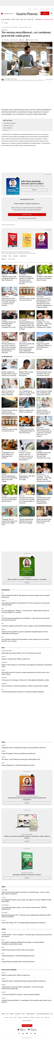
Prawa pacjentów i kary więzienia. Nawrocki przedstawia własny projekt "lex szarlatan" (44, 373)
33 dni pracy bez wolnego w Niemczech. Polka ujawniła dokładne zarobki (25, 680)
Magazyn (3, 656)
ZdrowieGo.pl (32, 1017)
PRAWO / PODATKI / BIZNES (27, 834)
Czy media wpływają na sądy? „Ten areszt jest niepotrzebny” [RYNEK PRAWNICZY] (24, 908)
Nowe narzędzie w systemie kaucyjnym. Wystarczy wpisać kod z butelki (25, 686)
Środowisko (4, 683)
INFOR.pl (14, 1017)
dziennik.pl (35, 9)
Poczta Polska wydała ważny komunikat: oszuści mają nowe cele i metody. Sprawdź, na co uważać (25, 640)
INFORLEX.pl (20, 1017)
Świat (3, 608)
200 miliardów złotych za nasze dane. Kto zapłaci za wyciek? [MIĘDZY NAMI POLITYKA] (26, 900)
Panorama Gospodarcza (27, 1020)
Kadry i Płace (5, 27)
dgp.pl (30, 9)
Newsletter (38, 1017)
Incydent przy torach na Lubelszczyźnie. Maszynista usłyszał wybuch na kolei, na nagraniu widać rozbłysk (9, 412)
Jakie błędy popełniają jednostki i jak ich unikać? (32, 182)
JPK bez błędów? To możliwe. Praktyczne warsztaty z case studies (27, 579)
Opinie (3, 762)
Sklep (52, 9)
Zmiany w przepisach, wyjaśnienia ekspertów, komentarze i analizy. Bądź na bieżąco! (27, 837)
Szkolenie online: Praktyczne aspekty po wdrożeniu (33, 185)
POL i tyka (4, 897)
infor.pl (47, 9)
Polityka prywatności (30, 1013)
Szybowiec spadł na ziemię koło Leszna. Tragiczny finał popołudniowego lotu (27, 626)
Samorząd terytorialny (7, 650)
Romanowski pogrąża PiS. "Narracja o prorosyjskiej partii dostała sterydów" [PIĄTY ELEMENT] (26, 916)
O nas (7, 1013)
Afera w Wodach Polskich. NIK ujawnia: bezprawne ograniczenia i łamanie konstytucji (26, 596)
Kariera (23, 1013)
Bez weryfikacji (8, 128)
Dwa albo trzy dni (8, 125)
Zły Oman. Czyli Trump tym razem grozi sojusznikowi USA (21, 759)
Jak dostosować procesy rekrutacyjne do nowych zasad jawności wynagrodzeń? (27, 798)
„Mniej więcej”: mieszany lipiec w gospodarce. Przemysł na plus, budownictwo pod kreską (23, 988)
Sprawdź (34, 189)
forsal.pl (42, 9)
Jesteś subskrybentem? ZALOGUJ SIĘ (27, 218)
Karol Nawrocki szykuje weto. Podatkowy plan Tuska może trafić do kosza (44, 393)
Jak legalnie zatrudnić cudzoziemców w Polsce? (27, 875)
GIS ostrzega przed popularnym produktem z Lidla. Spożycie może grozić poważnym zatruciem (26, 619)
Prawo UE (4, 600)
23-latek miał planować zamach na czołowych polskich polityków (23, 692)
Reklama (12, 1013)
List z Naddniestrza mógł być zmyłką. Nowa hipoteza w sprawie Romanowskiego (27, 393)
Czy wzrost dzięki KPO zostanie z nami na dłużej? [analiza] (21, 994)
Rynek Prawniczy (5, 905)
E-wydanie (4, 932)
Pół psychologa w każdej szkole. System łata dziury (18, 962)
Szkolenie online (27, 577)
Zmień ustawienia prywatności (42, 1013)
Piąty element (4, 889)
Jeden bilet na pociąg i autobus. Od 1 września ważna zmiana (21, 653)
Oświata (3, 629)
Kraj (3, 593)
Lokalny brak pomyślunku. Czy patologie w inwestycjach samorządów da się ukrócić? (26, 1001)
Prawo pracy (4, 662)
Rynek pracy (4, 677)
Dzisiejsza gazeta (8, 13)
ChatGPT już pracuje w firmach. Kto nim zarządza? (18, 950)
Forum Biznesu (47, 1017)
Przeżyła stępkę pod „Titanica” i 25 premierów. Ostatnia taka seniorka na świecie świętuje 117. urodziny (25, 611)
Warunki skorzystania (9, 123)
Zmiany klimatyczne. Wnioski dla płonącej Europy (18, 765)
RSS (51, 1013)
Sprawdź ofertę (27, 214)
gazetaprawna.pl (26, 1017)
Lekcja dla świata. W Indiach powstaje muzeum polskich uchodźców (24, 748)
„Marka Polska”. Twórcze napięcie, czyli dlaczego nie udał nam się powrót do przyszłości (27, 935)
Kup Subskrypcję (45, 13)
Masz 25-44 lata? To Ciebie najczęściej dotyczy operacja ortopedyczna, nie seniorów (8, 393)
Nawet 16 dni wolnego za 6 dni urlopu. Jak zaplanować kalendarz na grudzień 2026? (27, 665)
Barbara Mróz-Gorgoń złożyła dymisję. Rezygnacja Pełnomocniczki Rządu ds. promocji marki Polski (26, 373)
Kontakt (3, 1013)
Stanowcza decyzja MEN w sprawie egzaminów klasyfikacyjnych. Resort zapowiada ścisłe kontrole (25, 632)
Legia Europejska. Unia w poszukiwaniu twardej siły (18, 753)
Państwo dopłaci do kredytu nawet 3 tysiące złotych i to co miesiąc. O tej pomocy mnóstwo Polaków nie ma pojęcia (9, 373)
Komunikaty (17, 1013)
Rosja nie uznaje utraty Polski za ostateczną (26, 411)
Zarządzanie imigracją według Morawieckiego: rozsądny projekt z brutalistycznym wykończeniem (23, 943)
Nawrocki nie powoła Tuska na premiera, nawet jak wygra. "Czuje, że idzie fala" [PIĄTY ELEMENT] (26, 893)
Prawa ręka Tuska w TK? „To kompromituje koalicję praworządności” (24, 923)
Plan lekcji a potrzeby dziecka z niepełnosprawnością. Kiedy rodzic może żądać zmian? (25, 673)
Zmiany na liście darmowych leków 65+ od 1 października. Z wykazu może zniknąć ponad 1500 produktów (44, 412)
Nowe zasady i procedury (27, 872)
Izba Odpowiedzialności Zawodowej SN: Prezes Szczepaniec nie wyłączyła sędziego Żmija (26, 604)
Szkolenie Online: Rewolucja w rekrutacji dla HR (27, 796)
